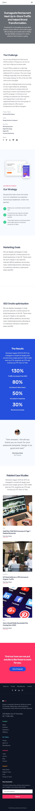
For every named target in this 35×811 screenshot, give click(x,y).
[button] (17, 669)
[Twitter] (15, 690)
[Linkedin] (19, 690)
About (4, 725)
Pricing (13, 686)
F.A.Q (3, 774)
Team (4, 754)
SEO (4, 620)
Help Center (5, 769)
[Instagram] (22, 690)
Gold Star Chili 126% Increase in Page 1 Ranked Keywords (16, 532)
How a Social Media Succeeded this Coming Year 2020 (15, 624)
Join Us (4, 756)
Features (5, 727)
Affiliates (5, 732)
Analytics (5, 574)
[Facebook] (12, 690)
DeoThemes (23, 808)
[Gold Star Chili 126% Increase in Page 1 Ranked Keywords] (17, 510)
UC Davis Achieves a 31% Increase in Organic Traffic (15, 578)
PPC (4, 528)
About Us (6, 686)
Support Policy (6, 772)
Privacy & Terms (7, 777)
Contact (29, 686)
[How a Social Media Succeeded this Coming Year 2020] (17, 602)
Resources (5, 729)
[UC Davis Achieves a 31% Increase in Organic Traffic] (17, 556)
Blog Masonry (21, 686)
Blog (3, 758)
